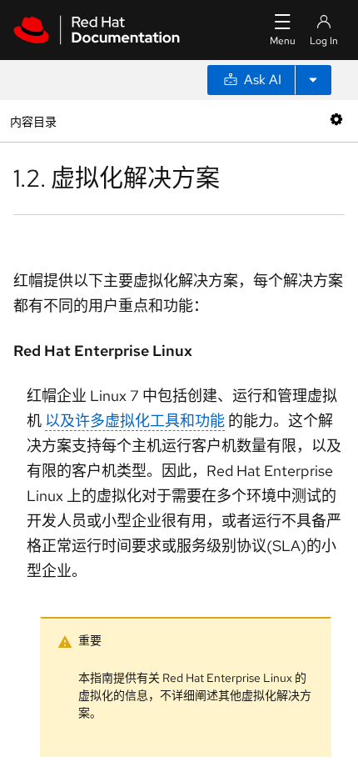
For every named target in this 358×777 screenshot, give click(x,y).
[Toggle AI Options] (313, 80)
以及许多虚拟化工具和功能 (135, 420)
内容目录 (33, 120)
